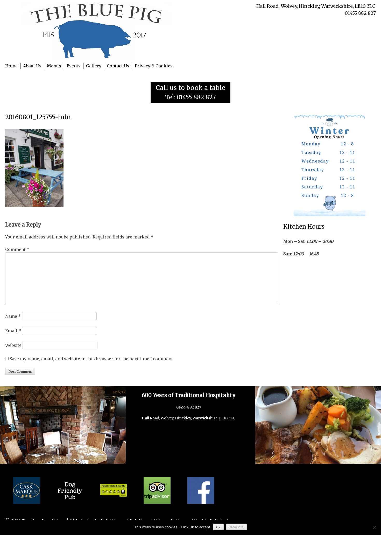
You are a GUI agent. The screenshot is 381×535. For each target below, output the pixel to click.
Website (13, 345)
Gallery (93, 65)
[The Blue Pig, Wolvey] (97, 30)
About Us (32, 65)
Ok (218, 527)
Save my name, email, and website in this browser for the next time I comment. (92, 358)
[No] (374, 527)
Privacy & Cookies (154, 65)
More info (236, 527)
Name (13, 316)
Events (74, 65)
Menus (54, 65)
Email (13, 330)
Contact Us (118, 65)
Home (11, 65)
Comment (17, 249)
